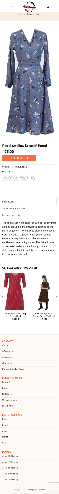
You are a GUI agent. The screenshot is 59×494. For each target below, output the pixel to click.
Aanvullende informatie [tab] (13, 208)
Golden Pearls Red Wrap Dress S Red (15, 314)
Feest (4, 419)
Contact (6, 346)
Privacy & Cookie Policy (13, 369)
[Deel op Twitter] (15, 178)
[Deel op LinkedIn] (32, 178)
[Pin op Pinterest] (26, 178)
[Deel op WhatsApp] (5, 178)
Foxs (4, 388)
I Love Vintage (9, 406)
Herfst (5, 437)
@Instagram (7, 357)
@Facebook (7, 351)
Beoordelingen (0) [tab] (11, 215)
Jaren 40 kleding (10, 462)
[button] (11, 6)
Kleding (29, 14)
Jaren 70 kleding (10, 480)
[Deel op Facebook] (10, 178)
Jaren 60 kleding (10, 474)
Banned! (6, 382)
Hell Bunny (7, 394)
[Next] (56, 303)
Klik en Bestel (19, 158)
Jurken (38, 14)
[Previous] (2, 303)
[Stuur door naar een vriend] (21, 178)
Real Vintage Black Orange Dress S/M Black (44, 314)
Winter (5, 443)
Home (20, 14)
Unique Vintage (9, 400)
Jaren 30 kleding (10, 456)
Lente (5, 425)
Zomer (5, 431)
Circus (10, 171)
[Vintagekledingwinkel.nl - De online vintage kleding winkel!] (29, 7)
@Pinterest (7, 363)
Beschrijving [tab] (8, 202)
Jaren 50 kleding (10, 468)
